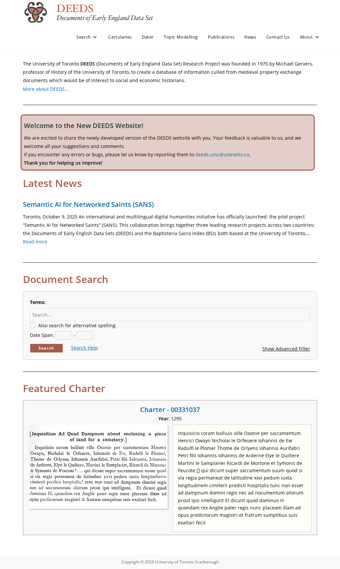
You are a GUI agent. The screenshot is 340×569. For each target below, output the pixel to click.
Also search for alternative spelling (77, 325)
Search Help (84, 348)
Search (46, 348)
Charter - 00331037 (170, 409)
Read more (35, 241)
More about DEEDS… (45, 89)
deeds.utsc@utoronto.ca (222, 154)
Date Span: (42, 335)
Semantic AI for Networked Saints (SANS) (88, 204)
